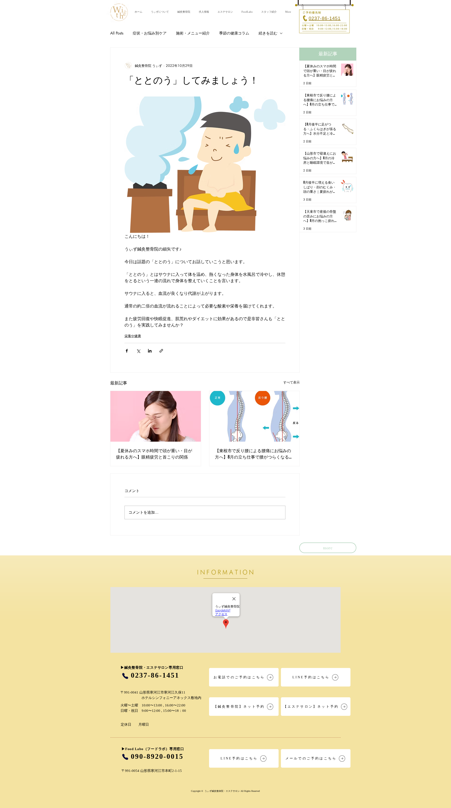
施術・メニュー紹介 (193, 33)
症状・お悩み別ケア (150, 33)
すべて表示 (291, 382)
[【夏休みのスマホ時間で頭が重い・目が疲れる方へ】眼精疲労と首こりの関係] (155, 416)
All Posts (116, 33)
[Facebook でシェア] (126, 351)
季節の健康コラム (234, 33)
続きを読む (268, 33)
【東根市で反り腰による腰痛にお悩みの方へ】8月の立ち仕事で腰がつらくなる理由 (254, 453)
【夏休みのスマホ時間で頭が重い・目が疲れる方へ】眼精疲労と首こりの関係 (154, 453)
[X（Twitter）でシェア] (138, 351)
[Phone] (125, 676)
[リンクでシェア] (161, 351)
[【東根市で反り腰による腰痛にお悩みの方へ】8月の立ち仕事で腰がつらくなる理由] (254, 416)
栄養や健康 (132, 336)
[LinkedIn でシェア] (150, 351)
